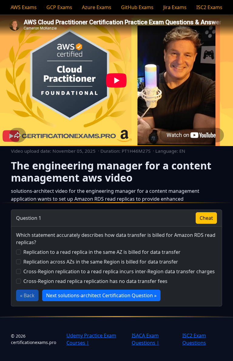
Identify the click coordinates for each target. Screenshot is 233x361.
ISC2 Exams (209, 7)
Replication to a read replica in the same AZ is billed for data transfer (102, 252)
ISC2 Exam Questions (194, 339)
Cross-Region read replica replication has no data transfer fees (95, 281)
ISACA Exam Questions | (145, 339)
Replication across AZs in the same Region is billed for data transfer (100, 261)
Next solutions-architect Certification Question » (101, 295)
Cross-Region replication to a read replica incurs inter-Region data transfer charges (119, 271)
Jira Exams (175, 7)
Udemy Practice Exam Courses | (91, 339)
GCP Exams (59, 7)
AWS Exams (24, 7)
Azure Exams (96, 7)
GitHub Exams (137, 7)
